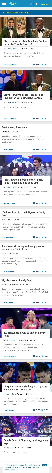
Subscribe (45, 4)
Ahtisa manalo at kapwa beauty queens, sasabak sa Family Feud (23, 248)
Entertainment (10, 65)
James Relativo (11, 394)
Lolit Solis (9, 448)
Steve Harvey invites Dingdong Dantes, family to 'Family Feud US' (25, 43)
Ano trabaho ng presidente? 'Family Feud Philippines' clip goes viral (23, 181)
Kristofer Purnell (11, 49)
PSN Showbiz (9, 150)
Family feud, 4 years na (14, 127)
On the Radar (9, 203)
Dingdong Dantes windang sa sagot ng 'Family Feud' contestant (25, 388)
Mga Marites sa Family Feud (17, 280)
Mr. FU (6, 285)
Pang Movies (9, 237)
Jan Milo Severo (11, 340)
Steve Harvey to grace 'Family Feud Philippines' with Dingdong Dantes (23, 96)
